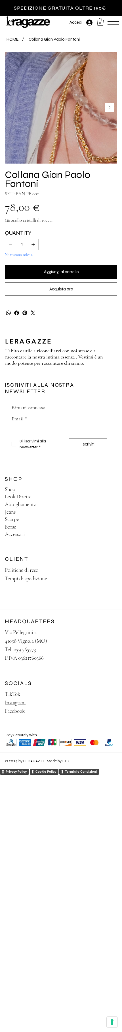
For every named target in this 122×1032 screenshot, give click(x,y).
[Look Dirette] (107, 497)
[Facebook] (16, 312)
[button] (100, 22)
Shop (10, 489)
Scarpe (12, 519)
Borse (10, 526)
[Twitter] (33, 312)
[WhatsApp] (8, 312)
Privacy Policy (16, 772)
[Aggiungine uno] (33, 244)
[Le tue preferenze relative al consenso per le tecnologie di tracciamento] (112, 1022)
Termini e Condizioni (81, 772)
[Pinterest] (24, 312)
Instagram (15, 702)
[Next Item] (109, 107)
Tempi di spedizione (26, 578)
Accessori (15, 534)
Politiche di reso (21, 570)
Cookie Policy (45, 772)
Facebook (15, 711)
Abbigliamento (20, 504)
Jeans (10, 512)
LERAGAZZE (28, 341)
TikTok (12, 694)
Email (19, 419)
